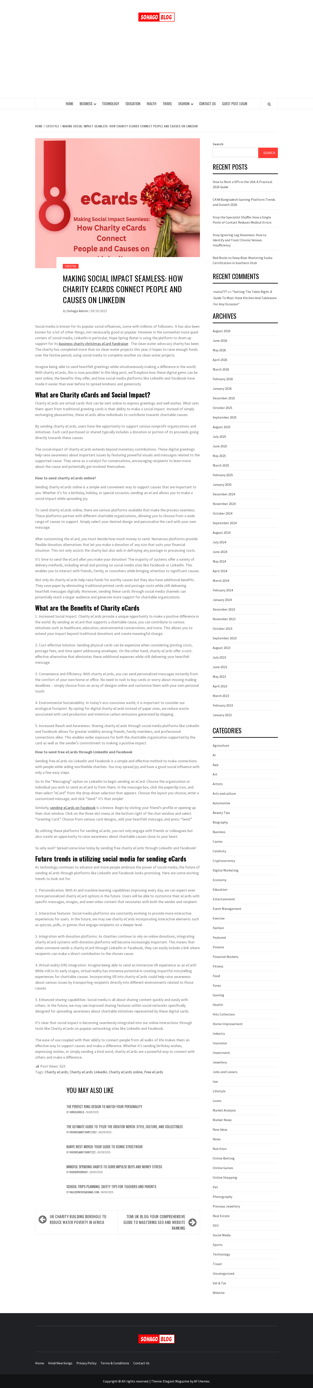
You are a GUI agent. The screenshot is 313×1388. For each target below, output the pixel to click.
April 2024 (220, 571)
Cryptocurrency (224, 860)
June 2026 (220, 340)
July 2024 (219, 542)
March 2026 (221, 369)
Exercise (219, 918)
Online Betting (224, 1158)
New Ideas (220, 1129)
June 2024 (220, 552)
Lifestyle (70, 266)
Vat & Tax (219, 1283)
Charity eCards (56, 1071)
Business (86, 103)
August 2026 (221, 331)
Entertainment (224, 899)
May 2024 (219, 561)
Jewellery (220, 1062)
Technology (110, 103)
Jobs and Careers (225, 1072)
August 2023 (221, 648)
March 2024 (221, 580)
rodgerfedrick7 (79, 1172)
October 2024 (222, 513)
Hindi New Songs (60, 1363)
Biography (220, 822)
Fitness (218, 966)
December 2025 (224, 398)
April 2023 (220, 686)
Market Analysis (224, 1110)
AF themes (202, 1381)
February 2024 (223, 590)
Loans (217, 1100)
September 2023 (225, 638)
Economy (219, 880)
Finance (218, 947)
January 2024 (222, 600)
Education (133, 103)
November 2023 (224, 619)
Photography (222, 1196)
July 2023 (219, 657)
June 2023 (220, 667)
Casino (218, 841)
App (215, 764)
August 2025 (221, 427)
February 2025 (223, 475)
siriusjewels (77, 1112)
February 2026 (223, 379)
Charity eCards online (125, 1071)
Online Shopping (225, 1177)
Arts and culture (224, 793)
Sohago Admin (78, 311)
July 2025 (219, 436)
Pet (215, 1187)
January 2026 (222, 388)
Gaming (218, 995)
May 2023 (219, 676)
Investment (221, 1052)
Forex (217, 985)
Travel (167, 103)
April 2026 (220, 360)
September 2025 (225, 417)
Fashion (184, 103)
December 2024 (224, 494)
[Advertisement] (156, 66)
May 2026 (219, 350)
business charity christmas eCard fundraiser (93, 343)
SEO (216, 1225)
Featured (219, 937)
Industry (219, 1033)
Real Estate (221, 1216)
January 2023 (222, 715)
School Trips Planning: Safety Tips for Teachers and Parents (111, 1186)
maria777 (220, 292)
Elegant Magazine (176, 1381)
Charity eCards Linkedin (88, 1071)
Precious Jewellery (226, 1206)
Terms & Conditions (115, 1363)
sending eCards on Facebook (73, 807)
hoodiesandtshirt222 (83, 1152)
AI (214, 755)
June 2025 (220, 446)
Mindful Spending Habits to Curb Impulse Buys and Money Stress (114, 1166)
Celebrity (219, 851)
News (217, 1139)
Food (216, 976)
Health (151, 103)
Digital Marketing (225, 870)
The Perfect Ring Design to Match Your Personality (104, 1106)
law (215, 1081)
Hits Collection (224, 1014)
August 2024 (221, 532)
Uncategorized (223, 1273)
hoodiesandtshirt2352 (83, 1132)
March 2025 (221, 465)
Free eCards (153, 1071)
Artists (218, 784)
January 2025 (222, 484)
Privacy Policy (86, 1363)
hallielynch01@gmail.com (84, 1192)
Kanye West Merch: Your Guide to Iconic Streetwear (104, 1146)
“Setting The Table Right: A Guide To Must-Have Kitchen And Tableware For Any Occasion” (245, 298)
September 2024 (225, 523)
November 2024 (224, 504)
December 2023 (224, 609)
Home (69, 103)
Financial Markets (225, 956)
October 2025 (222, 408)
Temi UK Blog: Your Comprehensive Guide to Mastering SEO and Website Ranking (154, 1222)
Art (215, 774)
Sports (218, 1245)
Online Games (223, 1168)
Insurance (220, 1043)
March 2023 (221, 696)
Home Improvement (228, 1024)
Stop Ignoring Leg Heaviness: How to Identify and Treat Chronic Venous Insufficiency (239, 240)
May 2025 (219, 456)
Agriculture (221, 745)
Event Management (227, 908)
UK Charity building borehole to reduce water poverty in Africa (78, 1219)
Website (219, 1293)
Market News (222, 1120)
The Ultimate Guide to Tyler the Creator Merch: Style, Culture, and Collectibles (124, 1126)
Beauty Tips (221, 812)
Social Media (222, 1235)
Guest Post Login (234, 103)
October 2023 (222, 628)
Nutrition (220, 1148)
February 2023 (223, 705)
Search (218, 144)
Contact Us (207, 103)
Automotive (221, 803)
